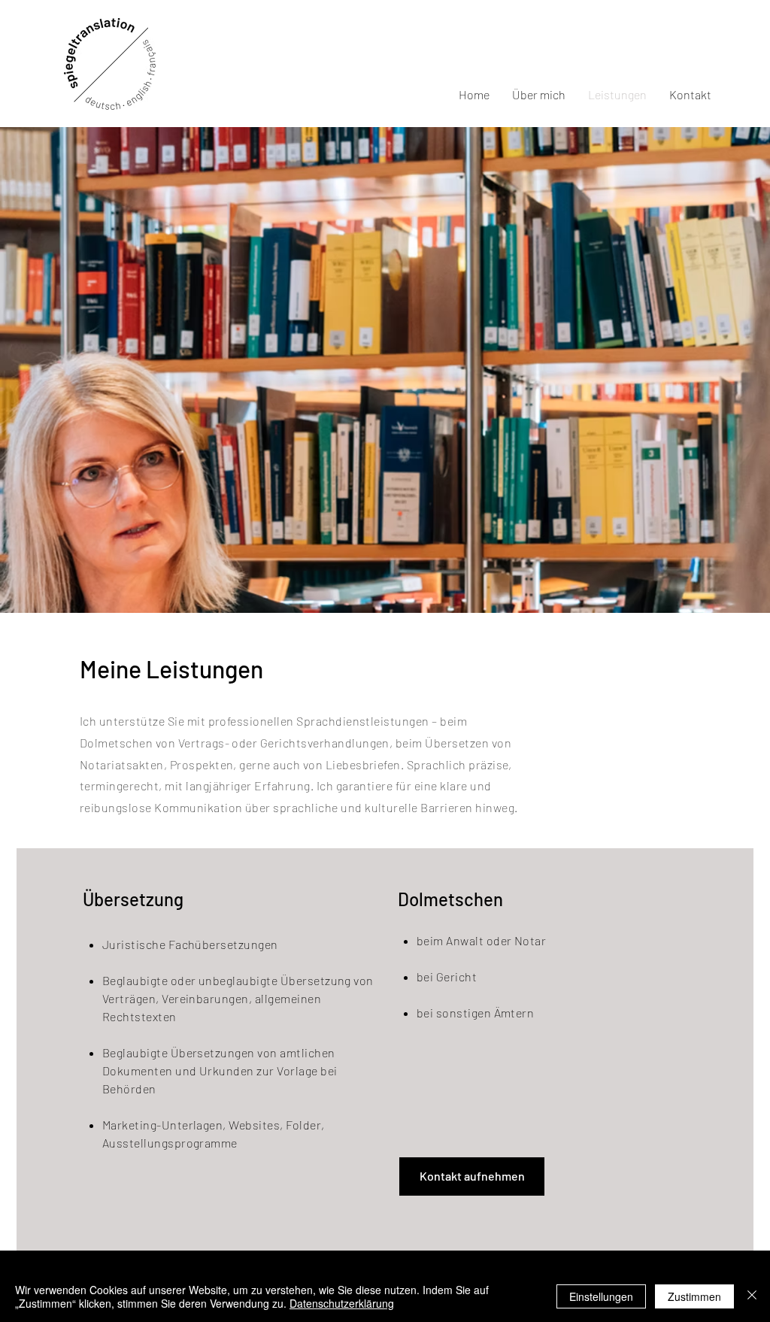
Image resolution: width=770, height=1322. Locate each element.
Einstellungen (601, 1296)
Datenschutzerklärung (342, 1303)
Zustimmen (694, 1296)
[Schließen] (752, 1296)
